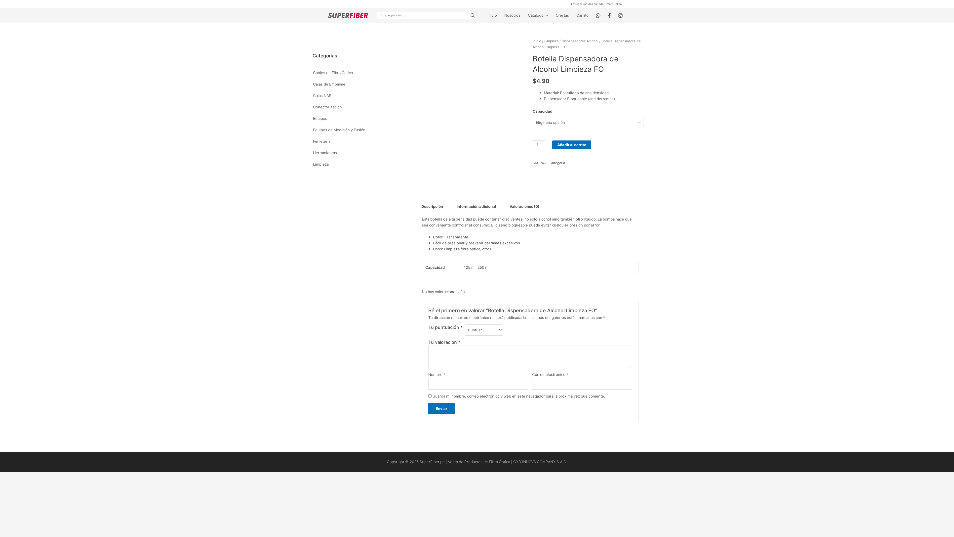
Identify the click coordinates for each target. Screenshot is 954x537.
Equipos (320, 118)
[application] (546, 15)
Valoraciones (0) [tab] (524, 206)
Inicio (492, 15)
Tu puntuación (445, 327)
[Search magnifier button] (472, 15)
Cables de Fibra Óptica (333, 72)
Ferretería (321, 141)
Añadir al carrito (571, 144)
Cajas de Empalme (329, 84)
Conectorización (327, 107)
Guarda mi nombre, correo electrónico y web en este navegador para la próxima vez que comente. (519, 396)
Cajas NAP (322, 95)
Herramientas (325, 152)
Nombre (436, 374)
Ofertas (562, 15)
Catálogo (536, 15)
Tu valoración (444, 342)
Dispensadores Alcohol (580, 41)
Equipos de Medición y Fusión (339, 130)
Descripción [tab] (432, 206)
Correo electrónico (550, 374)
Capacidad (543, 111)
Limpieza (321, 164)
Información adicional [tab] (476, 206)
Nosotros (512, 15)
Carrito (582, 15)
